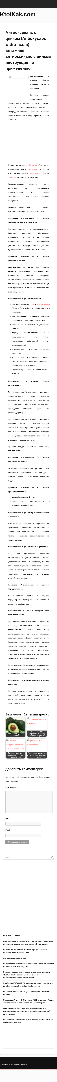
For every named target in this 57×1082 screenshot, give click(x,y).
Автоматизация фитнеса (14, 958)
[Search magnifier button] (52, 857)
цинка (10, 177)
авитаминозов (43, 304)
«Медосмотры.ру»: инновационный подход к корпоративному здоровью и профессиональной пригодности (26, 1011)
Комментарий (11, 788)
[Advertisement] (28, 142)
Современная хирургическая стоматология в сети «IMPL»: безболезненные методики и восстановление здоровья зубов (26, 975)
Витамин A (34, 165)
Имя (7, 819)
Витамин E (34, 169)
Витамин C (35, 173)
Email (8, 830)
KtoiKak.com (18, 14)
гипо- (32, 304)
